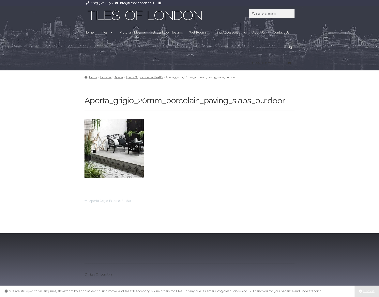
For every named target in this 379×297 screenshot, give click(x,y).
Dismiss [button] (368, 291)
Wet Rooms (198, 32)
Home (89, 32)
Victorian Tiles (130, 32)
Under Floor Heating (167, 32)
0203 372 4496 (101, 3)
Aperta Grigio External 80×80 (144, 77)
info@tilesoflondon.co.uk (137, 3)
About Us (259, 32)
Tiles (104, 32)
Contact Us (281, 32)
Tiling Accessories (227, 32)
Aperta (118, 77)
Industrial (106, 77)
